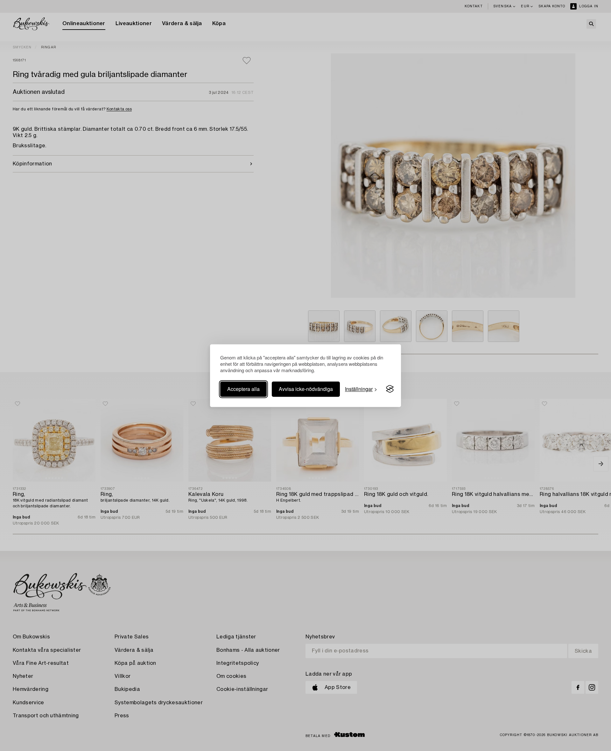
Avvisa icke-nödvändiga (306, 389)
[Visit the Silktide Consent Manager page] (389, 389)
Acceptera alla (243, 389)
